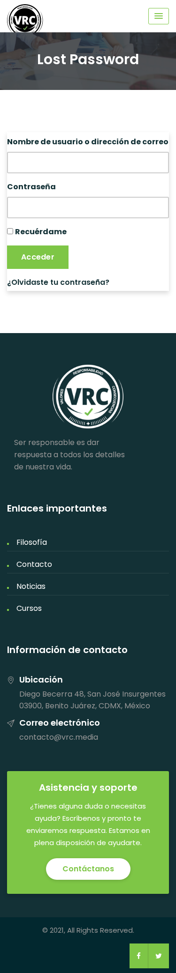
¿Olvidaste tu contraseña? (58, 282)
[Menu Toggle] (158, 16)
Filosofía (31, 542)
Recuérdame (41, 231)
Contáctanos (88, 868)
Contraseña (31, 186)
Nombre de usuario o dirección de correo (87, 141)
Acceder (37, 257)
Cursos (29, 608)
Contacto (34, 564)
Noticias (31, 586)
